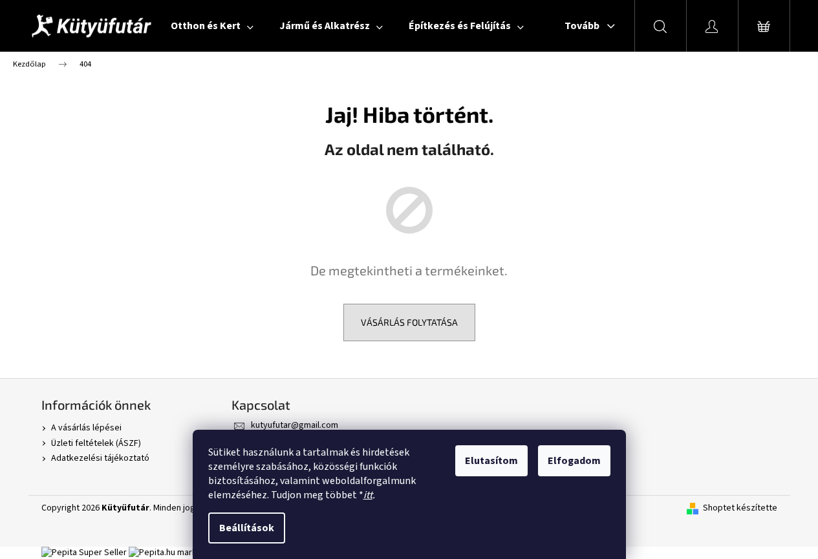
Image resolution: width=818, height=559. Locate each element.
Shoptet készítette (740, 508)
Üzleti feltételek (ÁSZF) (96, 443)
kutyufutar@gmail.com (294, 425)
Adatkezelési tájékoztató (100, 458)
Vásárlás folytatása (409, 322)
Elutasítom (491, 461)
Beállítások (246, 528)
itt (367, 495)
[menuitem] (212, 26)
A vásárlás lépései (86, 427)
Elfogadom (574, 461)
